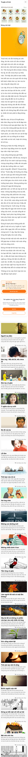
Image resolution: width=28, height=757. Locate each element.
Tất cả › (25, 7)
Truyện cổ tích (6, 2)
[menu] (25, 2)
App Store (14, 309)
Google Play (14, 313)
